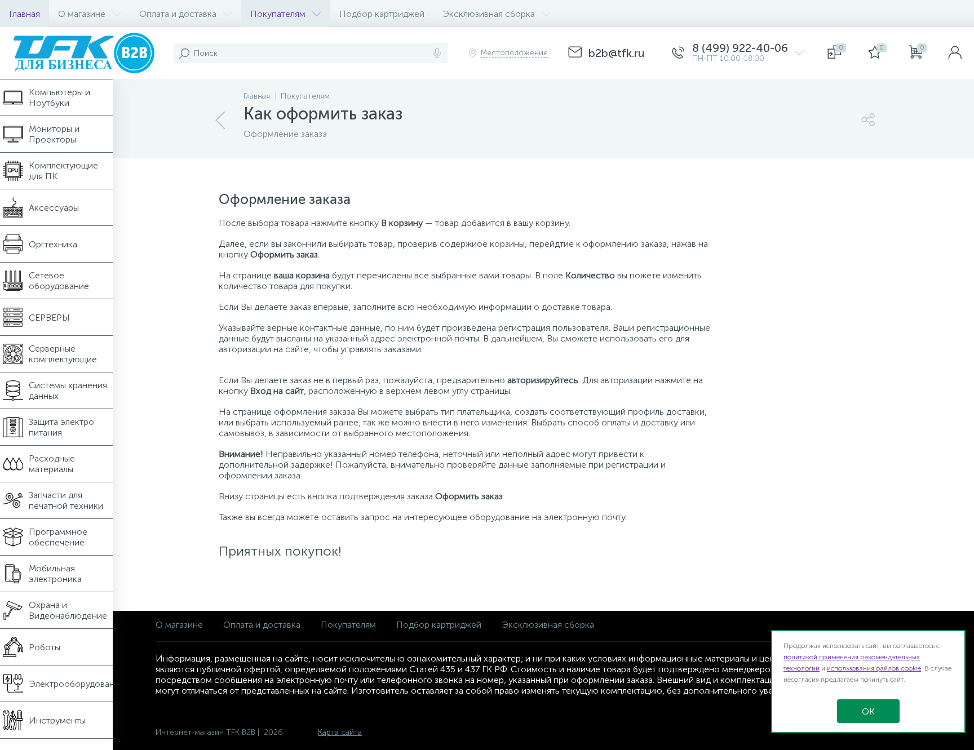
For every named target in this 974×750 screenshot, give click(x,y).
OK (868, 711)
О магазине (179, 624)
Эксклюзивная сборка (548, 624)
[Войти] (955, 53)
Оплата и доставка (261, 624)
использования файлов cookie (874, 668)
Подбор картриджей (438, 624)
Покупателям (348, 624)
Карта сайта (340, 732)
